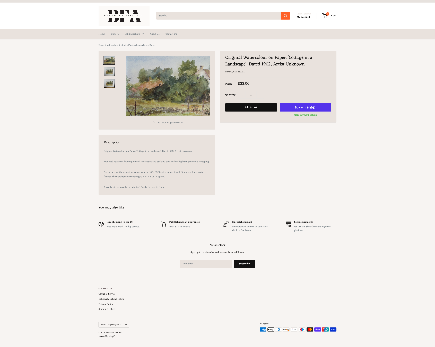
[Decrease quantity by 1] (241, 94)
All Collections (132, 34)
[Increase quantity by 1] (260, 94)
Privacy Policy (106, 304)
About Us (155, 34)
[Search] (285, 16)
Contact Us (171, 34)
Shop (113, 34)
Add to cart (251, 107)
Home (102, 34)
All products (112, 45)
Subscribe (244, 264)
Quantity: (230, 95)
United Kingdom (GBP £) (110, 325)
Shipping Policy (107, 309)
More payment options (305, 115)
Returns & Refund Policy (111, 299)
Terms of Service (107, 294)
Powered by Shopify (107, 336)
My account (303, 17)
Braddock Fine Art (235, 72)
